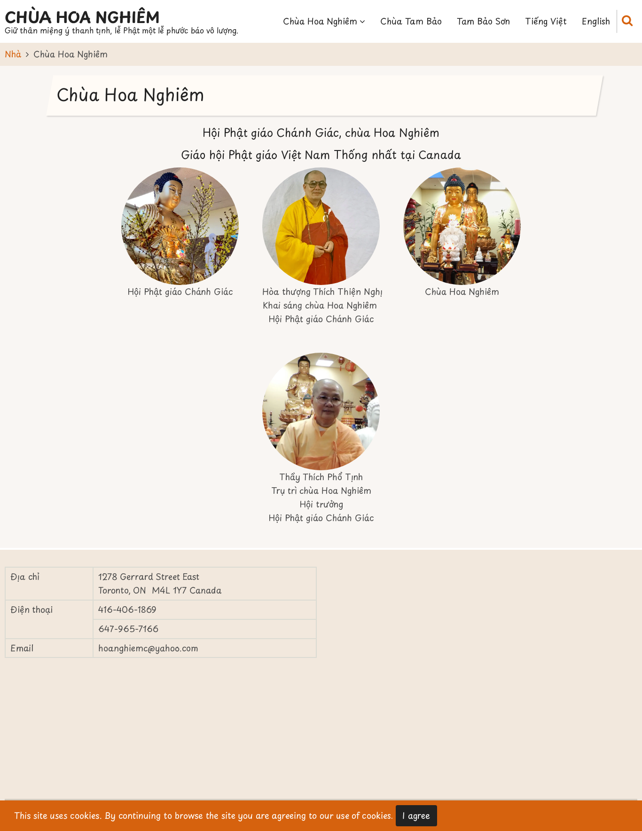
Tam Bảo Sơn (483, 21)
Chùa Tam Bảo (411, 21)
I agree (416, 815)
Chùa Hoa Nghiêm (82, 16)
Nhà (13, 53)
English (596, 21)
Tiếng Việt (546, 21)
